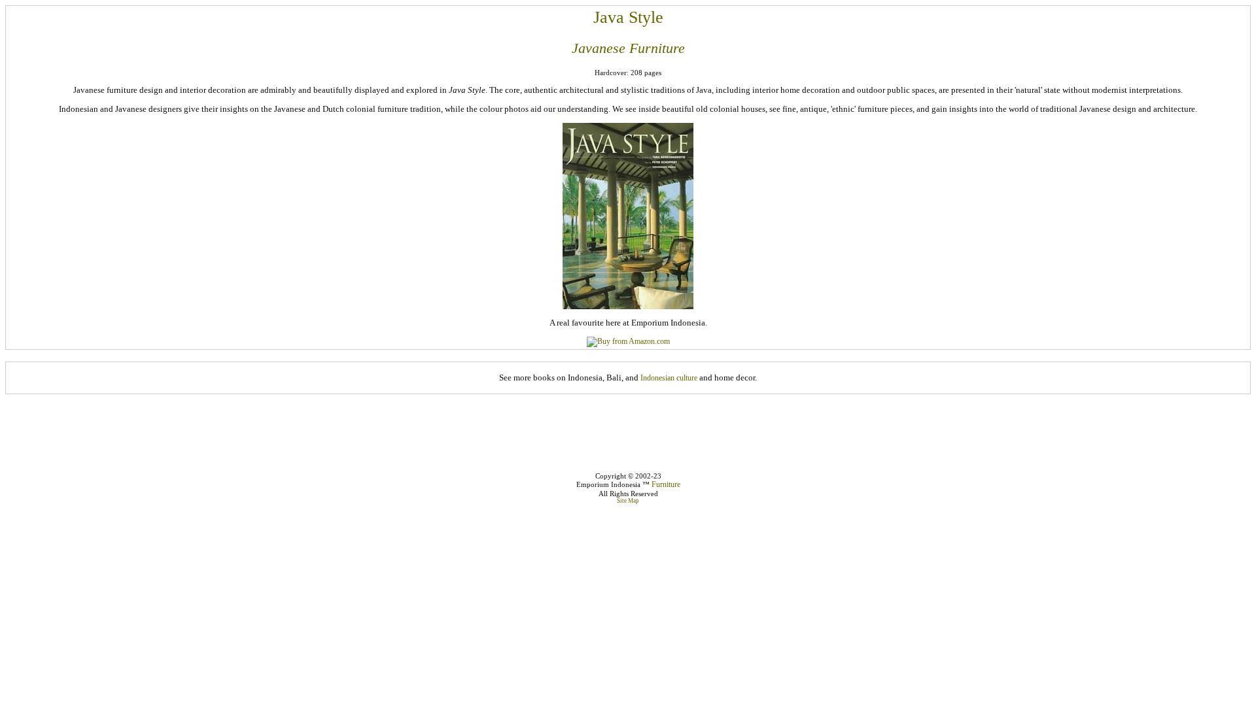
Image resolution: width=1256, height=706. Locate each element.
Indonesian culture (668, 377)
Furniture (666, 484)
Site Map (628, 500)
